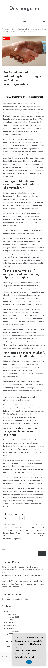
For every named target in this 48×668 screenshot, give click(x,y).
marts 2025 (10, 623)
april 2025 (10, 620)
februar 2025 (11, 625)
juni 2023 (9, 634)
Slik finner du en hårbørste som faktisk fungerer (20, 567)
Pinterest (13, 518)
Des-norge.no (24, 8)
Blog (8, 646)
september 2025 (12, 617)
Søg (3, 549)
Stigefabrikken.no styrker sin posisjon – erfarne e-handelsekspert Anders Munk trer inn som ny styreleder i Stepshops (13, 533)
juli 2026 (9, 611)
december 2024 (12, 628)
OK (29, 662)
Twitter (29, 514)
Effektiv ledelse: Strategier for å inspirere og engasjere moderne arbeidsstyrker (35, 531)
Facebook (13, 514)
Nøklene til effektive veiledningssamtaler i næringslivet (23, 581)
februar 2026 (11, 614)
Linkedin (30, 518)
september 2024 (12, 631)
